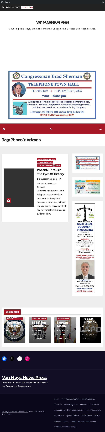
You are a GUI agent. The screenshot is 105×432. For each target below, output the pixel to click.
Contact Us (94, 405)
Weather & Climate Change (65, 427)
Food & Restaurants (93, 410)
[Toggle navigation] (100, 129)
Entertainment (77, 410)
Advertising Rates (71, 405)
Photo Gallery (87, 416)
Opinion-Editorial (72, 416)
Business (83, 405)
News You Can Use (39, 318)
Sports (65, 421)
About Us (58, 405)
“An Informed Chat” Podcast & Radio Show (78, 399)
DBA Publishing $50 (62, 410)
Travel (57, 165)
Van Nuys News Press (52, 22)
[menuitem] (2, 2)
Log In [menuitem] (7, 2)
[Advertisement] (52, 50)
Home (56, 399)
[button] (51, 129)
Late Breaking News (45, 162)
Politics (97, 416)
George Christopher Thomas (47, 185)
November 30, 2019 (48, 179)
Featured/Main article (46, 159)
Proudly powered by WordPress (15, 412)
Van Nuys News (63, 318)
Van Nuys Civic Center (87, 421)
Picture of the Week (45, 165)
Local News (59, 416)
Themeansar (7, 414)
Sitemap (57, 421)
